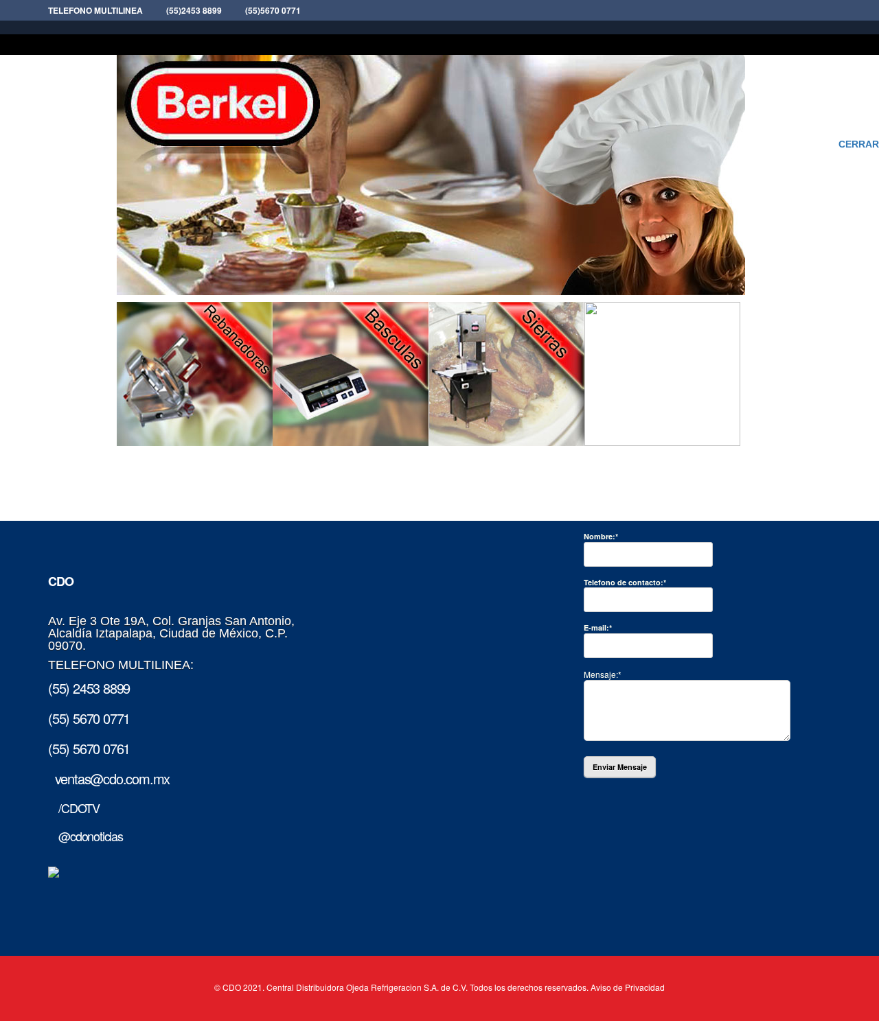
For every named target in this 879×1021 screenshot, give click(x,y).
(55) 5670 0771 (89, 718)
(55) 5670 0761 (89, 748)
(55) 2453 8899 (89, 688)
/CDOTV (74, 808)
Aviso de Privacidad (628, 987)
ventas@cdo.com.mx (109, 778)
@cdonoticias (85, 836)
